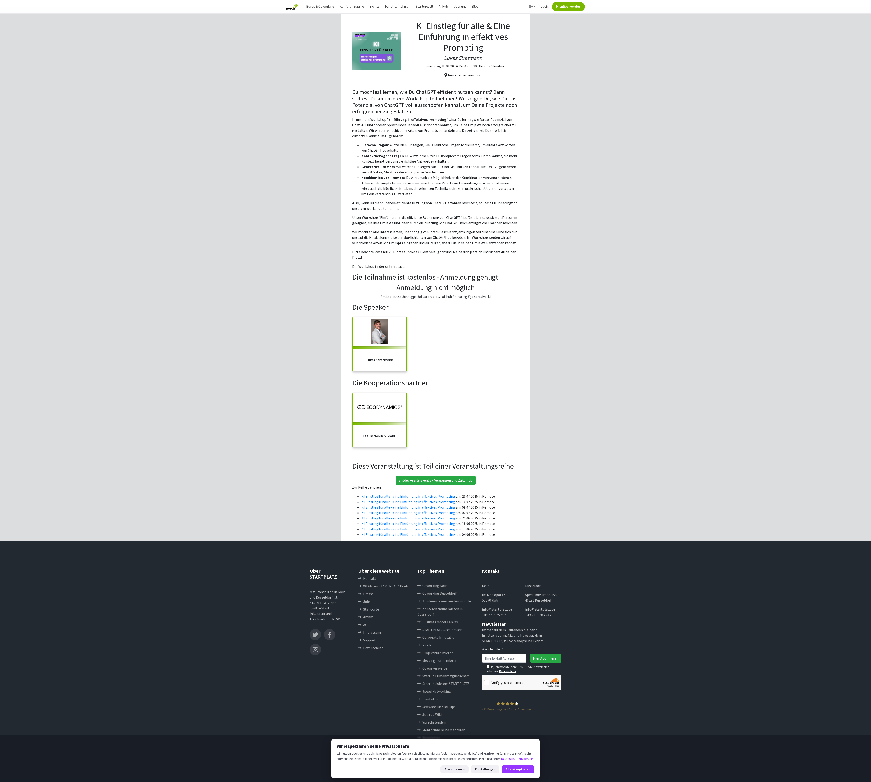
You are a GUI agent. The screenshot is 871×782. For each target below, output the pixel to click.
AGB (366, 624)
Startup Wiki (432, 714)
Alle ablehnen (455, 769)
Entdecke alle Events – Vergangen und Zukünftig (436, 480)
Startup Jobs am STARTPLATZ (445, 683)
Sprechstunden (434, 722)
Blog (475, 6)
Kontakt (369, 578)
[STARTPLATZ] (292, 7)
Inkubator (430, 699)
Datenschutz (373, 648)
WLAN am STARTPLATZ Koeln (386, 586)
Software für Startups (438, 706)
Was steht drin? (492, 649)
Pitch (426, 645)
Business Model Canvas (440, 622)
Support (369, 640)
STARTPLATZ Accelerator (442, 629)
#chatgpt (409, 296)
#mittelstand (391, 296)
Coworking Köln (434, 585)
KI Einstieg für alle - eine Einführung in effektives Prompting (408, 496)
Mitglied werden (568, 6)
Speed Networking (436, 691)
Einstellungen (485, 769)
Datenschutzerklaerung (517, 759)
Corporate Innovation (439, 637)
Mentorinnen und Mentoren (443, 730)
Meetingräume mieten (439, 660)
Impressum (372, 632)
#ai (419, 296)
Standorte (371, 609)
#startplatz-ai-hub (437, 296)
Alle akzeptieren (518, 769)
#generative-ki (479, 296)
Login (545, 6)
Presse (368, 594)
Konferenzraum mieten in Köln (446, 601)
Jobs (367, 601)
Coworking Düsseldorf (439, 593)
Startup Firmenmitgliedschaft (445, 676)
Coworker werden (435, 668)
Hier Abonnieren (545, 658)
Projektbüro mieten (437, 652)
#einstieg (460, 296)
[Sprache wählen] (532, 6)
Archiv (368, 617)
